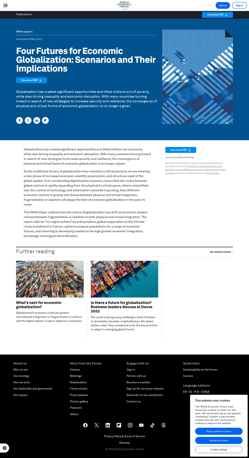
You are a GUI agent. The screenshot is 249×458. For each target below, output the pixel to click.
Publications (24, 14)
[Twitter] (28, 120)
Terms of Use (212, 173)
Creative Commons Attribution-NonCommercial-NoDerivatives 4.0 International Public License (195, 169)
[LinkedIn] (36, 120)
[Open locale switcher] (4, 448)
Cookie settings (219, 449)
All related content (221, 251)
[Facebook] (19, 120)
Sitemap (124, 442)
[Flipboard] (45, 120)
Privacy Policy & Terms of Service (124, 436)
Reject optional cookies (218, 431)
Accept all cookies (219, 440)
